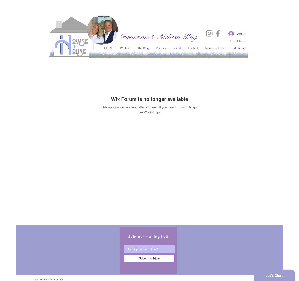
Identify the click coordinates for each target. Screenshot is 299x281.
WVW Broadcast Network (103, 61)
